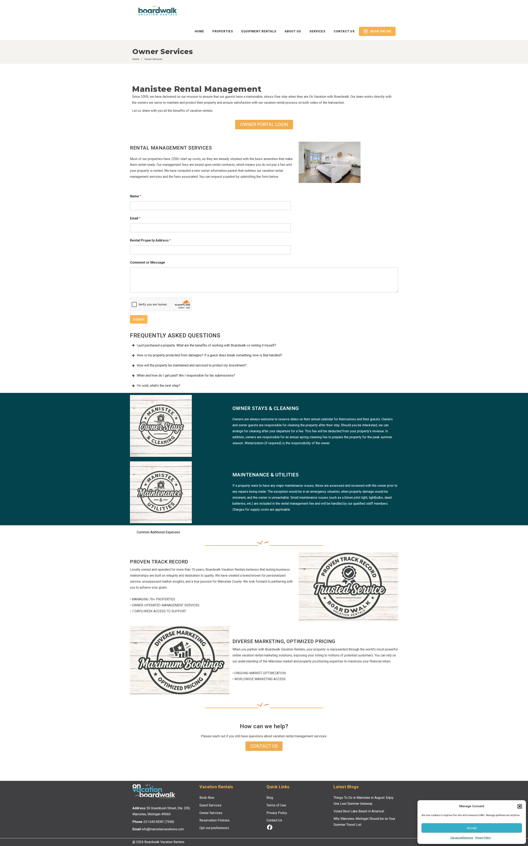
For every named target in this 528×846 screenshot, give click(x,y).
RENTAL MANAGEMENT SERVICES (171, 148)
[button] (520, 806)
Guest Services (210, 805)
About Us (293, 31)
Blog (269, 798)
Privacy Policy (483, 837)
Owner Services (210, 813)
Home (199, 31)
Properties (222, 31)
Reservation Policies (214, 820)
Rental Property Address (150, 240)
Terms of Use (276, 805)
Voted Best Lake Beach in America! (359, 811)
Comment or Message (147, 262)
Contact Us (344, 31)
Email (135, 218)
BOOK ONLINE (380, 31)
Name (135, 196)
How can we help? (264, 726)
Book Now (206, 798)
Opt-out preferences (461, 837)
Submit (138, 319)
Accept (471, 828)
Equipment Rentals (258, 31)
